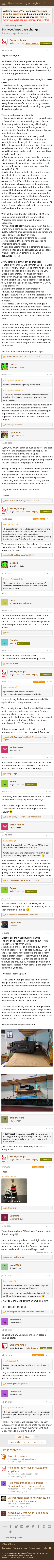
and (19, 555)
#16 (51, 1226)
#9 (51, 757)
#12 (51, 898)
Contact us (6, 1548)
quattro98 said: (9, 1361)
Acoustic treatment (18, 1456)
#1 (51, 50)
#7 (51, 651)
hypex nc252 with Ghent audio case (27, 1512)
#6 (51, 610)
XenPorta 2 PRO (8, 1557)
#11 (51, 835)
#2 (51, 375)
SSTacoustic (12, 1459)
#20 (51, 1402)
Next (27, 1437)
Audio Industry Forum (27, 1459)
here (42, 16)
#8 (51, 682)
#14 (51, 1128)
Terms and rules (20, 1548)
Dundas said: (8, 687)
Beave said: (8, 840)
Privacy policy (35, 1548)
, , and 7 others (22, 880)
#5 (51, 573)
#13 (51, 933)
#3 (51, 443)
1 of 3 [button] (19, 1437)
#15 (51, 1167)
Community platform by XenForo (25, 1553)
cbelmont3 (11, 1515)
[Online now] (7, 437)
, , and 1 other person (26, 738)
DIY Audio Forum (24, 1515)
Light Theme (9, 1544)
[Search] (50, 3)
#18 (51, 1330)
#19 (51, 1355)
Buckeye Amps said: (11, 380)
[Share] (47, 50)
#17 (51, 1275)
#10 (51, 792)
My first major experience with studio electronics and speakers (28, 1499)
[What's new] (45, 3)
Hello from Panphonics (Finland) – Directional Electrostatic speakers (26, 1484)
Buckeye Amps (10, 33)
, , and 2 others (22, 500)
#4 (51, 519)
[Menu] (4, 3)
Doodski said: (9, 524)
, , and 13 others (22, 356)
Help (45, 1548)
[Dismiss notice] (50, 10)
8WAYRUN (32, 1557)
